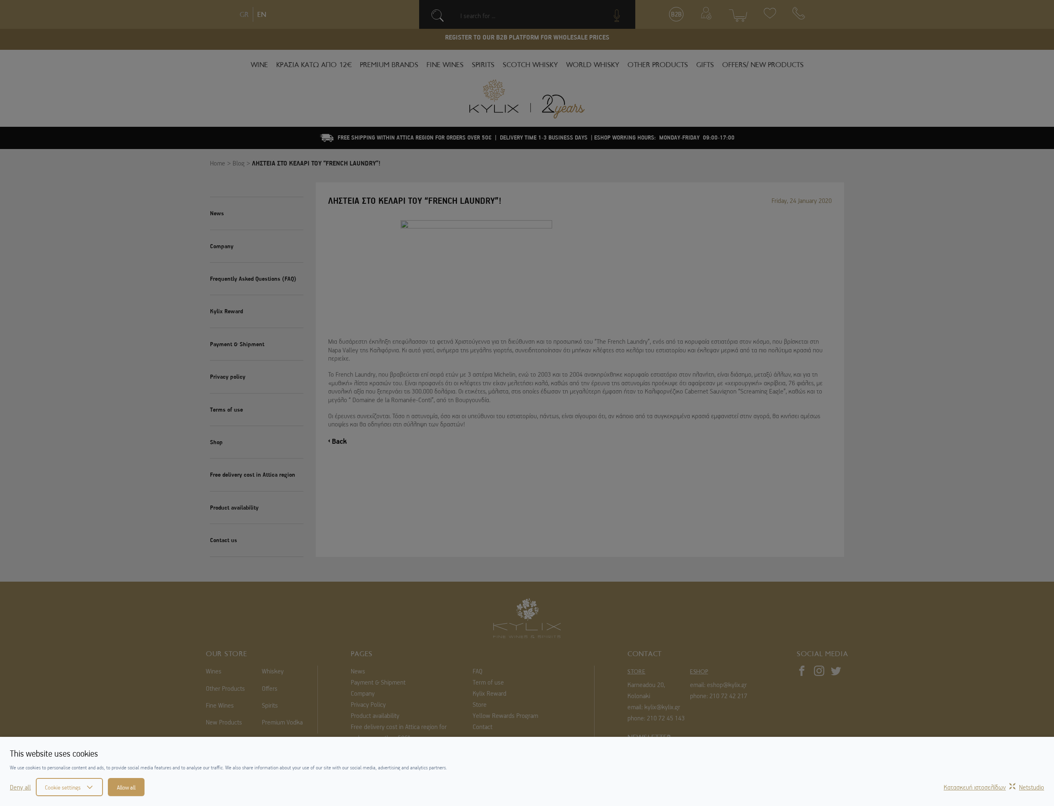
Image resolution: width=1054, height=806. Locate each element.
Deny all (20, 787)
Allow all (126, 787)
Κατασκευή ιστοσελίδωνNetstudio (994, 787)
